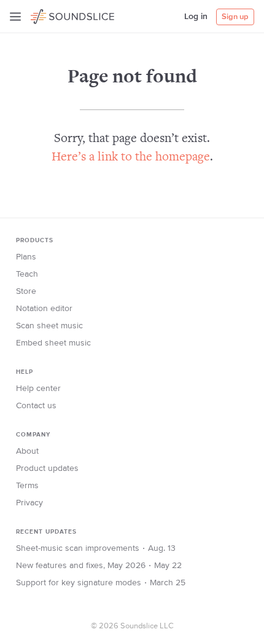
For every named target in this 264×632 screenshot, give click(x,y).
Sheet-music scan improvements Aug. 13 (96, 548)
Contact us (36, 405)
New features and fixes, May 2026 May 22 (99, 565)
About (27, 451)
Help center (38, 388)
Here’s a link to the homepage (131, 157)
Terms (27, 485)
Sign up (235, 17)
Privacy (29, 503)
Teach (27, 274)
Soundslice (54, 15)
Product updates (47, 468)
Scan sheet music (49, 326)
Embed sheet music (53, 343)
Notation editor (44, 308)
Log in (196, 16)
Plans (26, 257)
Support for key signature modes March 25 (100, 583)
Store (26, 291)
